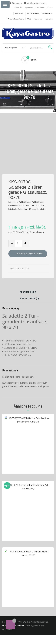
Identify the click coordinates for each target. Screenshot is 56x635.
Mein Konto (40, 7)
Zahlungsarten (33, 13)
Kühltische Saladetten (17, 209)
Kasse (50, 7)
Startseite (18, 7)
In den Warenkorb (29, 253)
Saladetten (41, 209)
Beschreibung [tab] (28, 292)
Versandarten (47, 13)
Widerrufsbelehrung (15, 19)
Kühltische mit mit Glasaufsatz (32, 205)
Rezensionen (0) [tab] (29, 299)
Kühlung (32, 209)
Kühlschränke (25, 202)
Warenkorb (19, 13)
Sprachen (29, 7)
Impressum (38, 19)
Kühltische (12, 205)
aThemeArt (20, 625)
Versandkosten (37, 232)
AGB (29, 19)
